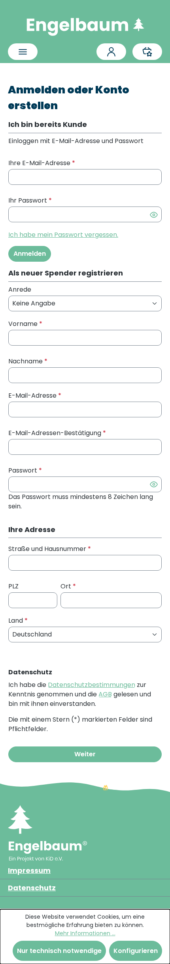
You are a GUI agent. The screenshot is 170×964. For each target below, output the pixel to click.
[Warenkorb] (147, 51)
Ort (68, 586)
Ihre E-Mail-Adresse (41, 162)
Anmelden (29, 253)
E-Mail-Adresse (34, 395)
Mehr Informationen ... (85, 933)
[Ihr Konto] (111, 51)
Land (18, 620)
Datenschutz (32, 888)
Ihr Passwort (30, 200)
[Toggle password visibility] (154, 214)
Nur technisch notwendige (59, 950)
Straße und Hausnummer (49, 548)
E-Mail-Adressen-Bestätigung (57, 432)
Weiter (85, 754)
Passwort (25, 470)
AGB (105, 694)
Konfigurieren (135, 950)
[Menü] (23, 51)
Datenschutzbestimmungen (91, 684)
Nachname (27, 361)
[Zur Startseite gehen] (85, 25)
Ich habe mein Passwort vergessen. (63, 234)
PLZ (13, 586)
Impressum (29, 870)
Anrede (19, 289)
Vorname (25, 323)
